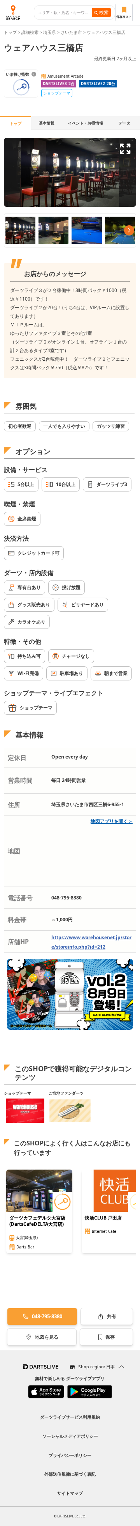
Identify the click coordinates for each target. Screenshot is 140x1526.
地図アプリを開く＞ (112, 821)
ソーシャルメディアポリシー (70, 1436)
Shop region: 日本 (96, 1366)
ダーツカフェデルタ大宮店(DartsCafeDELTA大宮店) (37, 1221)
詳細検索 (30, 32)
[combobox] (65, 13)
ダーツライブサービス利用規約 (70, 1417)
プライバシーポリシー (70, 1455)
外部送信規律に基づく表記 (70, 1474)
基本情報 (46, 123)
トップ (11, 32)
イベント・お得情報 (85, 123)
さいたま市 (71, 32)
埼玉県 (49, 32)
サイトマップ (70, 1493)
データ (124, 123)
